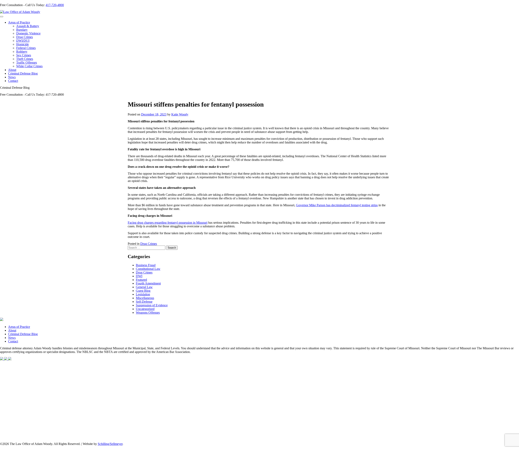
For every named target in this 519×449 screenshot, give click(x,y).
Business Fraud (145, 265)
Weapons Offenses (148, 312)
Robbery (21, 51)
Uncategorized (145, 309)
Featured (141, 279)
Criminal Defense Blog (23, 73)
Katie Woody (179, 114)
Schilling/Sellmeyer (110, 444)
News (12, 77)
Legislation (143, 294)
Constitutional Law (148, 268)
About (12, 70)
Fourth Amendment (148, 283)
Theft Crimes (24, 59)
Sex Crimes (23, 55)
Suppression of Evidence (152, 305)
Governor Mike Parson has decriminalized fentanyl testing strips (337, 205)
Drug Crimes (24, 37)
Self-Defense (144, 301)
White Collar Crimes (29, 66)
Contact (13, 80)
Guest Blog (143, 290)
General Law (144, 287)
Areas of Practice (19, 22)
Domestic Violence (28, 33)
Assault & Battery (27, 26)
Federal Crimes (26, 48)
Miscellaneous (145, 298)
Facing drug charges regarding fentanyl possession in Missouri (167, 222)
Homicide (22, 44)
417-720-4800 (55, 5)
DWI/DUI (22, 40)
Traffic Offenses (26, 62)
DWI (139, 276)
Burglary (22, 29)
